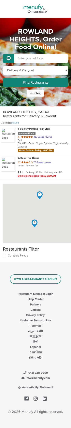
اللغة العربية (35, 331)
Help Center (36, 299)
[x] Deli (15, 122)
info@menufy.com (37, 378)
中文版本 (35, 336)
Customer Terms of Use (35, 320)
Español (35, 347)
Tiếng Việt (35, 357)
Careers (36, 310)
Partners (35, 304)
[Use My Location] (8, 58)
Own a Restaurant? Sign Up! (35, 279)
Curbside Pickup (18, 255)
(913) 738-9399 (37, 372)
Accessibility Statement (37, 387)
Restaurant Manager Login (35, 294)
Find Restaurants (35, 82)
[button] (39, 195)
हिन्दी (35, 341)
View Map (35, 93)
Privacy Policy (35, 315)
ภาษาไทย (35, 352)
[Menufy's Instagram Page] (36, 399)
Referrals (35, 325)
